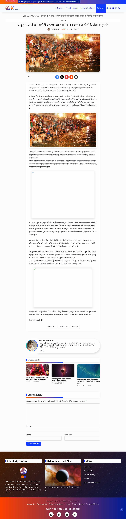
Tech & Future (71, 8)
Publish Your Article (92, 483)
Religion (100, 8)
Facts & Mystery (87, 8)
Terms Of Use (92, 504)
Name (28, 426)
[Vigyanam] (12, 8)
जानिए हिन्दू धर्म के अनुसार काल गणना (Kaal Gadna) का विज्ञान (61, 380)
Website (68, 435)
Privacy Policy (89, 475)
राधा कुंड (75, 326)
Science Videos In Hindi (59, 504)
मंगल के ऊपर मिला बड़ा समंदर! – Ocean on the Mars (36, 2)
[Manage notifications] (121, 509)
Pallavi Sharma (55, 29)
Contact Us (88, 471)
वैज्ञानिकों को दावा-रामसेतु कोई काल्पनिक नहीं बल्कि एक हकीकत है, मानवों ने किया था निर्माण (88, 381)
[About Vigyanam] (23, 472)
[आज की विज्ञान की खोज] (63, 475)
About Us (87, 467)
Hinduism (52, 326)
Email (28, 435)
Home (28, 16)
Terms (86, 479)
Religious (64, 326)
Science (59, 8)
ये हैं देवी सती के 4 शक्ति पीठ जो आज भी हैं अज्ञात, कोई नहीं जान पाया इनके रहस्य (37, 378)
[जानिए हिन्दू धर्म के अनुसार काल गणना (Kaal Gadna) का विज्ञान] (63, 370)
